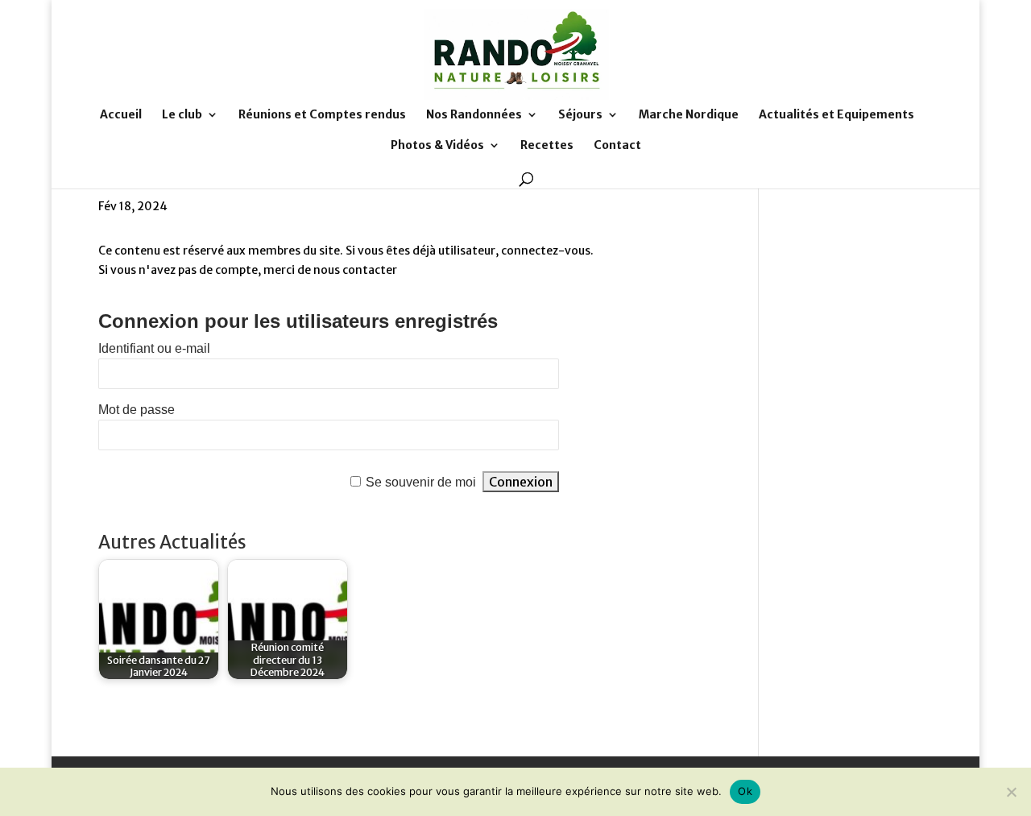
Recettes (546, 145)
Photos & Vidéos (437, 145)
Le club (182, 115)
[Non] (1011, 792)
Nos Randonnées (474, 115)
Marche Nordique (689, 115)
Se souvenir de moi (421, 482)
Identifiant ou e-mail (154, 348)
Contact (617, 145)
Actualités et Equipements (836, 115)
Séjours (580, 115)
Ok (745, 791)
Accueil (121, 115)
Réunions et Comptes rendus (322, 115)
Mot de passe (136, 409)
